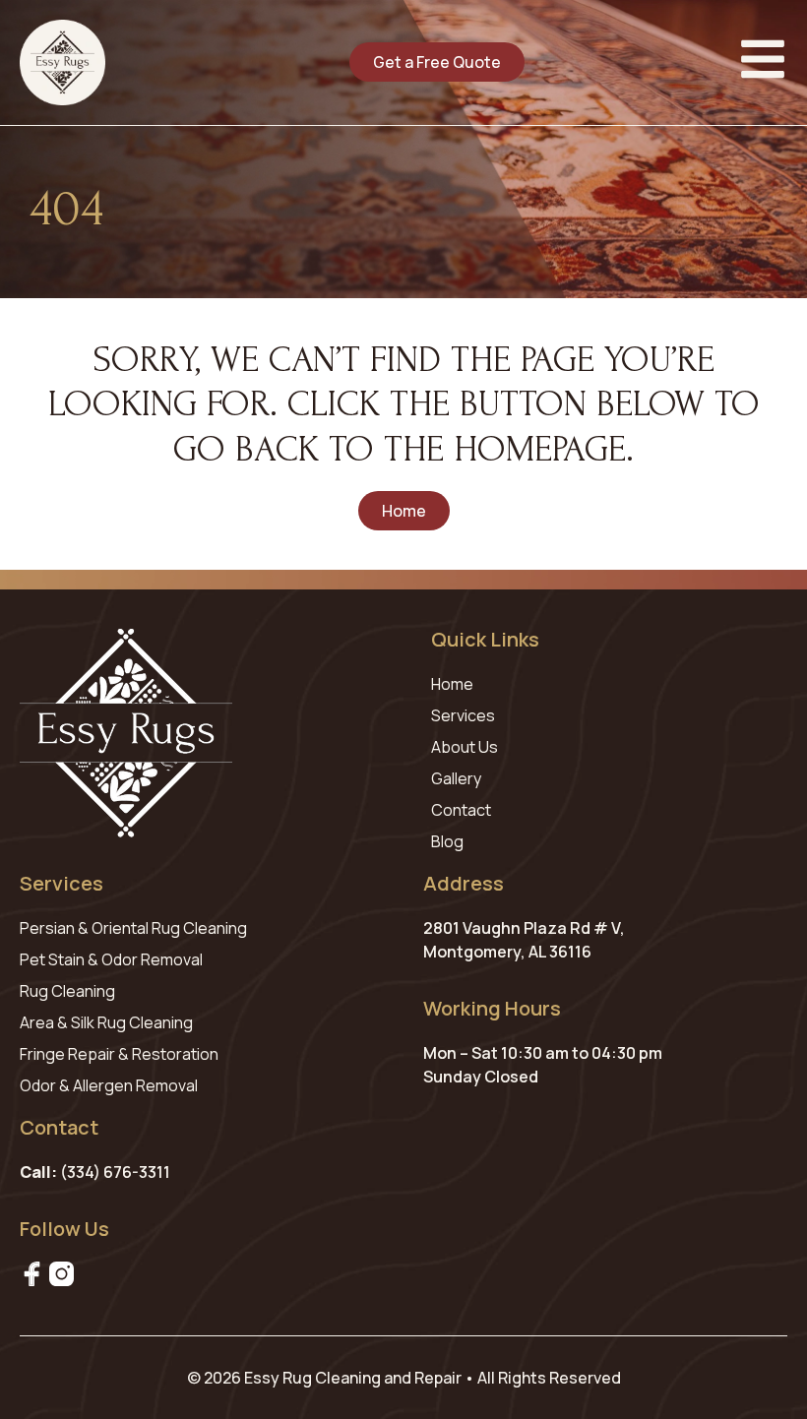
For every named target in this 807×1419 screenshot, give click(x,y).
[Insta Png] (61, 1274)
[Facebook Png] (32, 1274)
